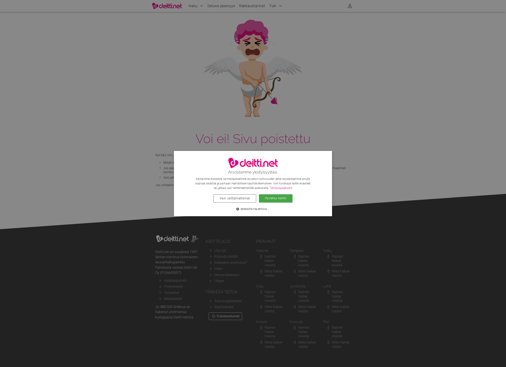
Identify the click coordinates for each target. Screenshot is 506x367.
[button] (253, 208)
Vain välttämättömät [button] (235, 198)
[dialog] (253, 183)
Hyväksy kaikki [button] (276, 198)
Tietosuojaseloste (281, 188)
